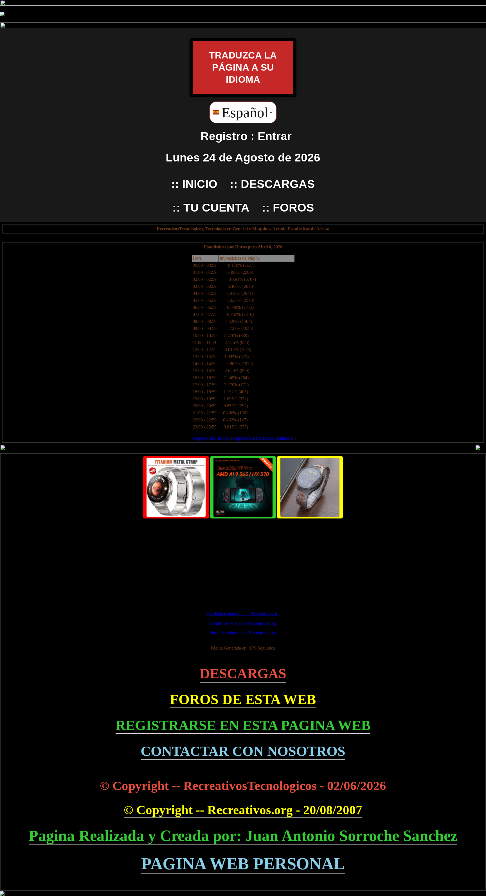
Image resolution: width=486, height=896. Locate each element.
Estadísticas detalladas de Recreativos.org (243, 613)
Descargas (278, 184)
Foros (293, 207)
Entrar (275, 136)
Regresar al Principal (211, 438)
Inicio (199, 184)
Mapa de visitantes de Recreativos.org (242, 632)
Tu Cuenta (216, 207)
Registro (224, 136)
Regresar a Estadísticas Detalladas (263, 438)
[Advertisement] (243, 562)
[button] (243, 112)
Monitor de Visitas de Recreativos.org (243, 623)
